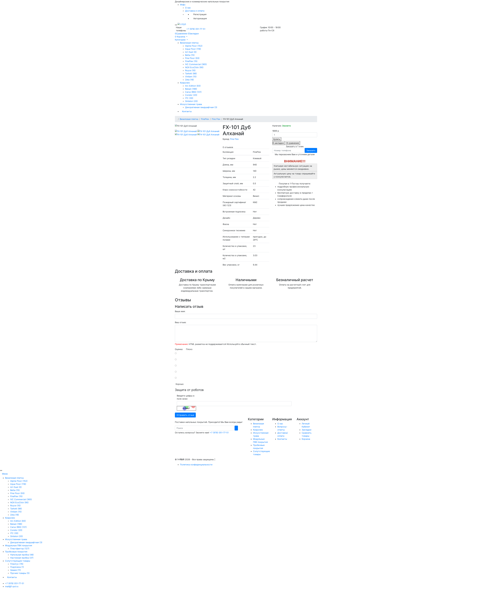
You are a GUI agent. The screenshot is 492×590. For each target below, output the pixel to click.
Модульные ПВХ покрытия (18, 545)
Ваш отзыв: (180, 322)
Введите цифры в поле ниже (185, 397)
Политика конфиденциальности (196, 464)
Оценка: (179, 349)
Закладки (306, 429)
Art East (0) (191, 52)
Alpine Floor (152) (193, 46)
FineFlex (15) (191, 61)
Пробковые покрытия (16, 551)
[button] (181, 36)
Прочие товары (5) (20, 573)
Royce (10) (190, 70)
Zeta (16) (189, 79)
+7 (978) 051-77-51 (195, 29)
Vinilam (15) (191, 76)
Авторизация (200, 18)
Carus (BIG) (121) (193, 92)
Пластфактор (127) (19, 548)
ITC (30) (189, 98)
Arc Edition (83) (193, 85)
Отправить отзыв (185, 415)
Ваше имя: (180, 311)
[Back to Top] (1, 470)
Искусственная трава (191, 104)
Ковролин (185, 82)
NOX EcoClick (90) (194, 67)
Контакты (187, 111)
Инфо (182, 4)
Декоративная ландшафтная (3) (201, 107)
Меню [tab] (5, 473)
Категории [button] (180, 39)
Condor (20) (191, 95)
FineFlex (205, 119)
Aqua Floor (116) (193, 49)
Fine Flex (216, 119)
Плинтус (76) (16, 564)
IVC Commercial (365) (196, 64)
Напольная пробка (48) (22, 554)
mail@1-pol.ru (11, 586)
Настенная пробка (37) (21, 557)
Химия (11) (15, 570)
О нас (188, 7)
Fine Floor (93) (192, 58)
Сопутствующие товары (17, 561)
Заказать (310, 150)
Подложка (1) (17, 567)
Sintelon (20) (191, 101)
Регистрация (199, 14)
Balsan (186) (191, 89)
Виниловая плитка (189, 42)
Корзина (306, 439)
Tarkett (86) (191, 73)
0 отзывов (228, 147)
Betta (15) (190, 55)
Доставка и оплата (194, 10)
